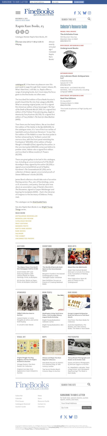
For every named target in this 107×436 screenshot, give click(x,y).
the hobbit (20, 236)
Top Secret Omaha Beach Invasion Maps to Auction (51, 370)
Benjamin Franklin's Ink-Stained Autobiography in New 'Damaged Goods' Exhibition (53, 275)
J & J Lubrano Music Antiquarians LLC (74, 77)
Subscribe (18, 396)
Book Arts (72, 246)
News (40, 396)
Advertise (41, 407)
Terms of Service (40, 429)
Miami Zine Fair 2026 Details (77, 267)
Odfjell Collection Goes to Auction (25, 314)
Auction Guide (20, 407)
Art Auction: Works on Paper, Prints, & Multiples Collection (27, 281)
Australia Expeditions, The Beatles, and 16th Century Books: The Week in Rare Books (79, 326)
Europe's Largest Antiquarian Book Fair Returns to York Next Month (78, 315)
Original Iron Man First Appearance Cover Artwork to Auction (27, 371)
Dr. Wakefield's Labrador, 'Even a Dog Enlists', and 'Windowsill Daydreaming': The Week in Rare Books (78, 370)
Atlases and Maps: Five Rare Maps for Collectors (51, 359)
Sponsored (21, 292)
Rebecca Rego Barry (22, 20)
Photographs (73, 337)
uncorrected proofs (24, 238)
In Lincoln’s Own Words (25, 325)
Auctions (21, 246)
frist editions (21, 223)
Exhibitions (47, 246)
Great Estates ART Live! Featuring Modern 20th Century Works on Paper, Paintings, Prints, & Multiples (27, 274)
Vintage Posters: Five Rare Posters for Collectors (26, 365)
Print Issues (19, 401)
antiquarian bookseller (26, 216)
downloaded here (39, 202)
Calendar (18, 398)
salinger (19, 233)
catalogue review (23, 221)
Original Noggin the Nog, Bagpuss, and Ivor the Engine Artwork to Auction (27, 359)
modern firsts (21, 226)
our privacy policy (59, 426)
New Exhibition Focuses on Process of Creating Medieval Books (52, 282)
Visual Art (21, 337)
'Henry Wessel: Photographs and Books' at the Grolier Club (79, 359)
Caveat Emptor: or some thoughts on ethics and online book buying (27, 320)
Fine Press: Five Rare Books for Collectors (78, 321)
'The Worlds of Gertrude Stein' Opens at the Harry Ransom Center (52, 269)
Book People (47, 292)
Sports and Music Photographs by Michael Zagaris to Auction (78, 363)
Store (40, 398)
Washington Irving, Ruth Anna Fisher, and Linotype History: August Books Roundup (52, 315)
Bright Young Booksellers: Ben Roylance (52, 326)
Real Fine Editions (68, 98)
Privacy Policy (28, 429)
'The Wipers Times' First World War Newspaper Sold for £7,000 (27, 268)
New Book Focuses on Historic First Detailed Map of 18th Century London (52, 364)
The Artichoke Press (69, 34)
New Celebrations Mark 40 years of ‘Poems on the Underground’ (77, 280)
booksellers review (24, 218)
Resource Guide (43, 401)
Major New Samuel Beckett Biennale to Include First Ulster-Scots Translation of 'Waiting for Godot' (79, 273)
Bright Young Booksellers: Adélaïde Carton (51, 321)
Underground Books (69, 48)
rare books (20, 231)
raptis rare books (23, 228)
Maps (44, 337)
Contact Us (42, 404)
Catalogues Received (22, 404)
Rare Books (72, 292)
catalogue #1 (20, 84)
